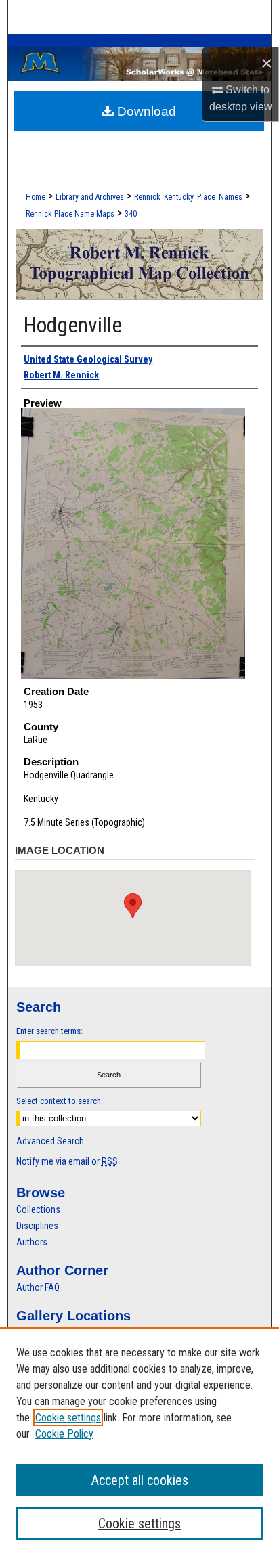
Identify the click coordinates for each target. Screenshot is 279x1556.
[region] (139, 1441)
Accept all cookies (139, 1480)
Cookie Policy (64, 1433)
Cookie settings (68, 1417)
